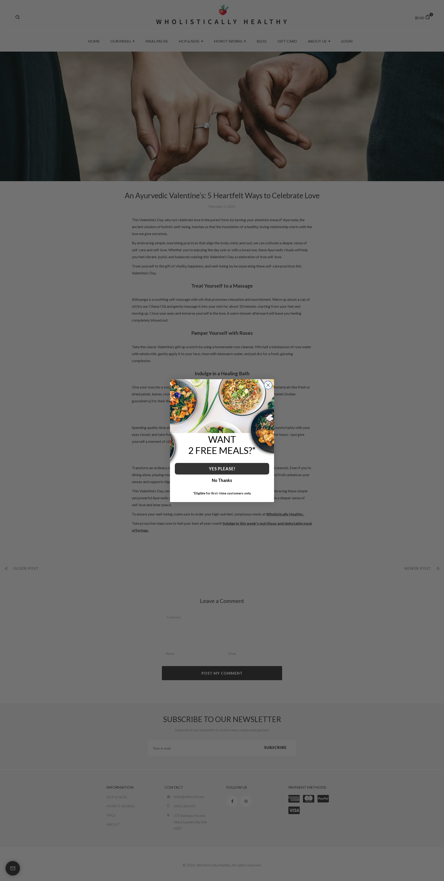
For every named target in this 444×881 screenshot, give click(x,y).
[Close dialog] (268, 385)
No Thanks (222, 480)
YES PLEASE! (222, 468)
